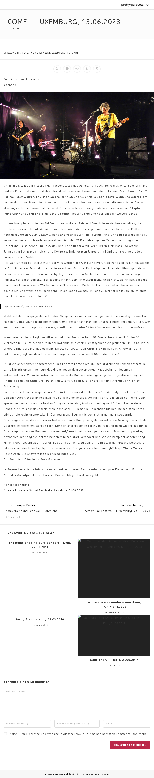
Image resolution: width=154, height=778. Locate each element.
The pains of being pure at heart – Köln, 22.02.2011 (39, 545)
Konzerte (18, 28)
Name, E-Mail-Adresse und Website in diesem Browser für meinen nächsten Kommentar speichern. (78, 734)
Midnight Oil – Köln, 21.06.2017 (114, 660)
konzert (44, 53)
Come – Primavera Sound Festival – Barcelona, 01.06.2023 (44, 490)
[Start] (9, 28)
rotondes (73, 53)
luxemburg (59, 53)
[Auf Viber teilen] (77, 69)
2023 (27, 53)
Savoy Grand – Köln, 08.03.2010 (39, 619)
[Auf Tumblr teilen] (87, 69)
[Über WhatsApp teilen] (97, 69)
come (34, 53)
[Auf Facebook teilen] (67, 69)
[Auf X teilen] (57, 69)
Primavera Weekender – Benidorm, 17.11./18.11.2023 (114, 605)
